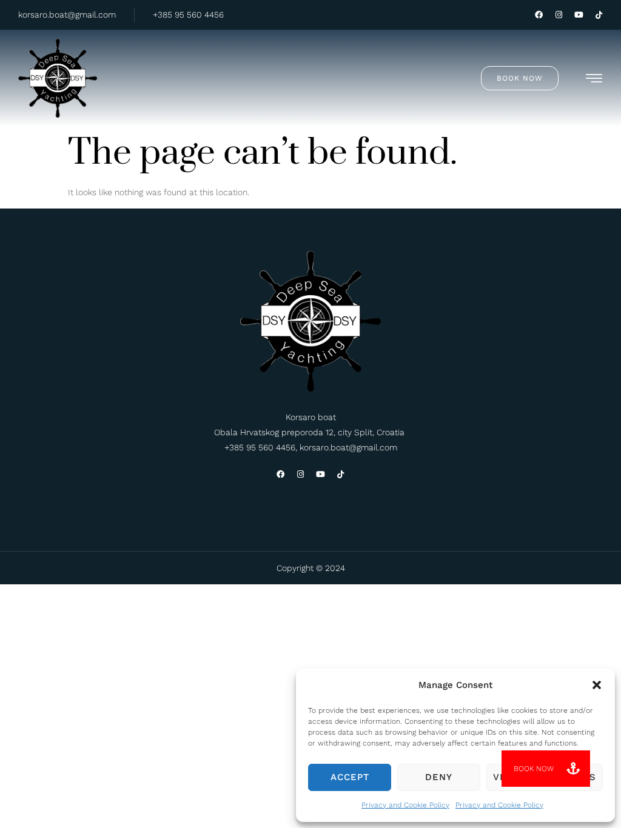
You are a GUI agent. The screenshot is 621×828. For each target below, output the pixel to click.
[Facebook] (539, 15)
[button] (597, 685)
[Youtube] (579, 15)
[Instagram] (559, 15)
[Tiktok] (599, 15)
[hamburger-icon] (594, 80)
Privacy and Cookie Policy (405, 805)
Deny (438, 777)
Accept (350, 777)
